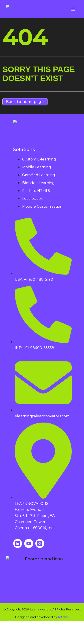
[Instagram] (39, 543)
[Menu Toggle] (73, 9)
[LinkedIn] (17, 543)
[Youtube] (28, 543)
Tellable (63, 617)
